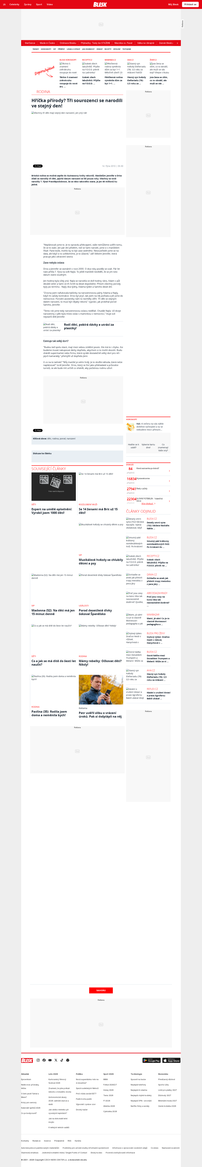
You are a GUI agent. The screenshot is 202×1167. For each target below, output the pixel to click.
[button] (151, 1060)
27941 (130, 488)
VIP (54, 49)
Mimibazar (153, 614)
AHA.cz (130, 60)
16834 (130, 478)
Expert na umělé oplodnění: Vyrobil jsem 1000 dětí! (51, 511)
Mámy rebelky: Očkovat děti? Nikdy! (100, 663)
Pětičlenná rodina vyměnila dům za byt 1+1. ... (114, 80)
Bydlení (116, 49)
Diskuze (130, 464)
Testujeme (126, 49)
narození (71, 438)
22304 (130, 499)
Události (84, 605)
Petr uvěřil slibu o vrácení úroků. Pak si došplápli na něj (100, 714)
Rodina (43, 91)
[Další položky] (177, 43)
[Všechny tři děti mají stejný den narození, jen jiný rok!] (77, 135)
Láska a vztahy (73, 49)
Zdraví (99, 49)
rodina (55, 438)
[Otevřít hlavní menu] (4, 4)
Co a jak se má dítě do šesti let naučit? (53, 663)
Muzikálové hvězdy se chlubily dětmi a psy (101, 561)
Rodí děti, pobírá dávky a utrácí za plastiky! (89, 326)
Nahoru (101, 990)
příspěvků (130, 473)
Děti (33, 504)
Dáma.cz (152, 574)
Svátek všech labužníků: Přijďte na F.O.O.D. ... (91, 80)
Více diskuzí (148, 503)
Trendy (36, 49)
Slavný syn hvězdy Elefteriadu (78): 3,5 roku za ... (136, 80)
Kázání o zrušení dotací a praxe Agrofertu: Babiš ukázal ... (158, 695)
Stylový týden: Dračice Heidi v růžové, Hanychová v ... (158, 640)
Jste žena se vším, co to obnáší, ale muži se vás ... (159, 80)
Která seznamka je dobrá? (147, 468)
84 (130, 468)
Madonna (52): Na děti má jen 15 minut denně (53, 612)
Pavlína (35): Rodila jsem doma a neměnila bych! (49, 713)
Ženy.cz (153, 60)
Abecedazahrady (157, 593)
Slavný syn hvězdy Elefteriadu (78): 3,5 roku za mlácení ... (157, 677)
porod (63, 438)
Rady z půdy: (142, 488)
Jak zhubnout (88, 49)
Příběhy (61, 49)
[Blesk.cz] (100, 4)
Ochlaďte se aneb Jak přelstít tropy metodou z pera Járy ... (159, 581)
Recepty (108, 49)
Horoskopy (46, 49)
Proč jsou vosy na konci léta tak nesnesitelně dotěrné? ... (158, 601)
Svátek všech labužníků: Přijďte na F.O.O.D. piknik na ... (157, 562)
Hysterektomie (143, 478)
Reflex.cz (152, 689)
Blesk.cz (152, 518)
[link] (38, 1060)
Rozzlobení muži (88, 504)
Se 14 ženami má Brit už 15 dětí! (98, 511)
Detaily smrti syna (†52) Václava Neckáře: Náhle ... (158, 525)
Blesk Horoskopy (68, 60)
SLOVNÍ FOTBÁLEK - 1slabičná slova (149, 500)
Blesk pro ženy (156, 633)
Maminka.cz (110, 60)
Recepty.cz (87, 60)
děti (49, 438)
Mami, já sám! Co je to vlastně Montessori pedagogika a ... (158, 621)
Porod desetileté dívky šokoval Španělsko (95, 612)
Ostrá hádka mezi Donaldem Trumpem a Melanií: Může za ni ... (158, 658)
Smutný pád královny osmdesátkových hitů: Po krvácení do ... (158, 544)
